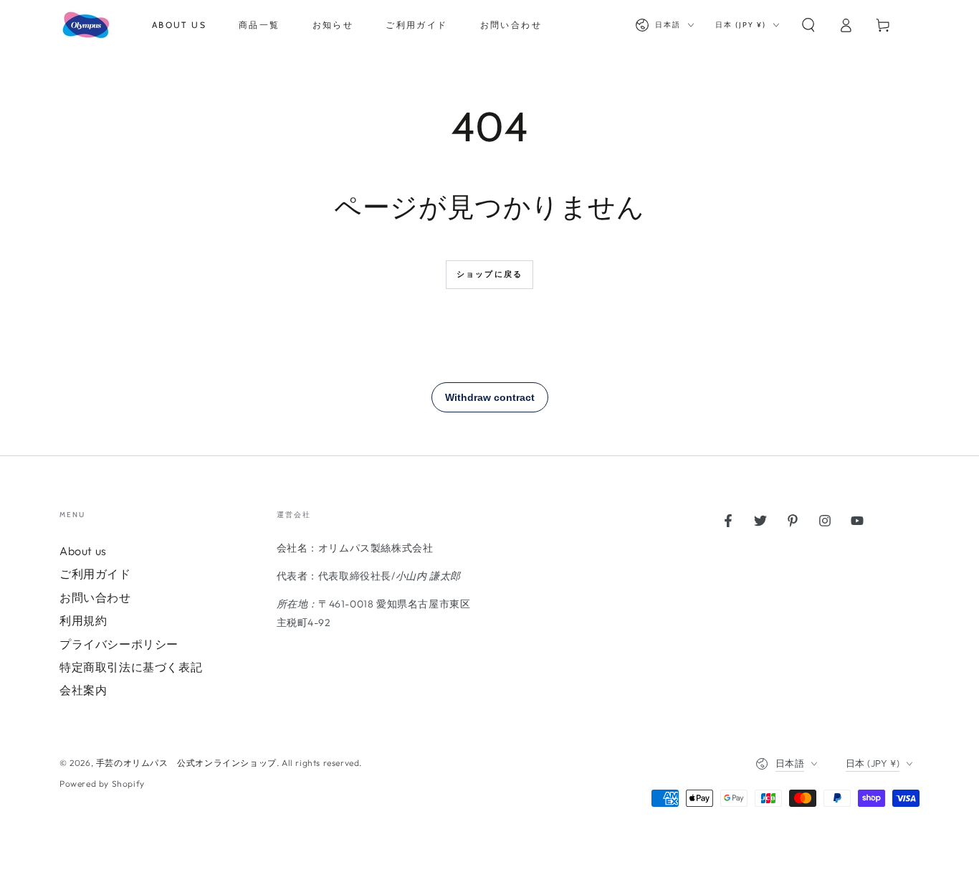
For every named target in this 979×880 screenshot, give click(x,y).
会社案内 (83, 690)
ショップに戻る (489, 274)
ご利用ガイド (95, 574)
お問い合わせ (95, 597)
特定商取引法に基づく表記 (130, 667)
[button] (808, 25)
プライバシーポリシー (118, 644)
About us (83, 551)
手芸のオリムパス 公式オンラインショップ (186, 762)
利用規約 (83, 620)
